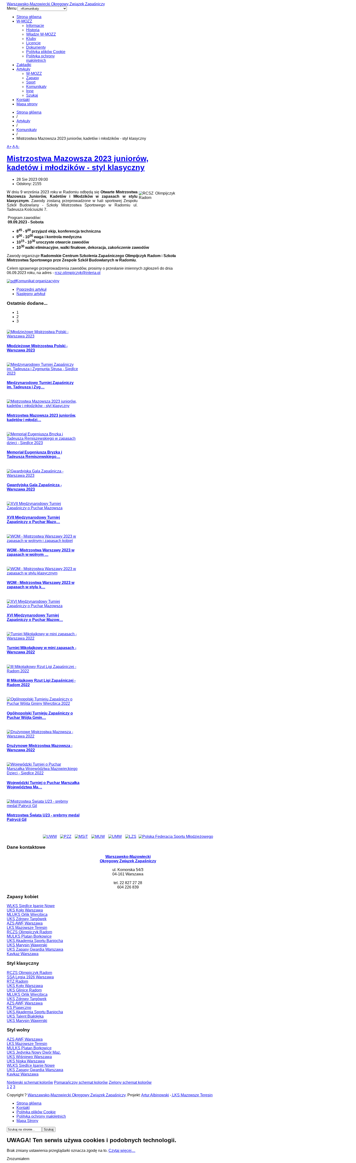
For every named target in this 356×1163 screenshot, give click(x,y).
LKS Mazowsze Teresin (27, 928)
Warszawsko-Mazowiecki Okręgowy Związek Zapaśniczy (56, 4)
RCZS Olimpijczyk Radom (29, 932)
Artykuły (23, 69)
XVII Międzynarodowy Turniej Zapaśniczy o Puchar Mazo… (33, 519)
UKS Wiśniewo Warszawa (29, 1057)
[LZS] (131, 836)
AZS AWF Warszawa (25, 923)
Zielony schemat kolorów (130, 1082)
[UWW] (50, 836)
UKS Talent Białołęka (25, 1016)
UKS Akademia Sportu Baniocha (35, 941)
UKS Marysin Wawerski (27, 945)
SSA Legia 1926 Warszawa (30, 977)
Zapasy (32, 78)
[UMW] (115, 836)
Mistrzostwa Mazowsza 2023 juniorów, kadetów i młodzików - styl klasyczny (77, 163)
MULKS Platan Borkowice (29, 936)
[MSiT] (81, 836)
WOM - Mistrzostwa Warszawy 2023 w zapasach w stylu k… (40, 585)
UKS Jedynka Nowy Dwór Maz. (34, 1052)
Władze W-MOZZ (41, 34)
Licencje (33, 43)
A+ (9, 147)
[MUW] (98, 836)
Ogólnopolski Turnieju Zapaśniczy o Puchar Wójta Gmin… (40, 715)
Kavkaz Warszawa (23, 954)
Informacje (35, 26)
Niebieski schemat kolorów (30, 1082)
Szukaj (32, 95)
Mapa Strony (27, 1121)
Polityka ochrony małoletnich (40, 58)
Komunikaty (36, 87)
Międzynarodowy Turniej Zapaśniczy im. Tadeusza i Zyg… (40, 385)
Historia (32, 30)
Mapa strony (27, 104)
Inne (30, 91)
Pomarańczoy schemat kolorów (81, 1082)
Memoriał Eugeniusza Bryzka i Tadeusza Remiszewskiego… (34, 454)
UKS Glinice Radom (24, 990)
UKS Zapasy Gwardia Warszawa (35, 949)
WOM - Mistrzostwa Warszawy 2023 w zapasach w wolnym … (40, 552)
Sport (30, 82)
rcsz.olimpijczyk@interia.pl (78, 273)
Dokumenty (36, 47)
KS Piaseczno (19, 1008)
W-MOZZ (24, 21)
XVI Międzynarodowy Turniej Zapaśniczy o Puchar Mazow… (35, 617)
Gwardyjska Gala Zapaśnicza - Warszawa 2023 (34, 487)
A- (17, 147)
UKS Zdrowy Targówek (26, 919)
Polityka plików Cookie (45, 52)
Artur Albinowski (155, 1095)
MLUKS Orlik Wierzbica (27, 914)
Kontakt (23, 100)
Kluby (31, 39)
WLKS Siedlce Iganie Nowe (31, 906)
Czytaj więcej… (121, 1150)
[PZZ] (66, 836)
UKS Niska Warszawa (26, 1061)
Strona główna (28, 17)
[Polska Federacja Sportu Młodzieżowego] (176, 836)
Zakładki (23, 65)
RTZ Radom (17, 981)
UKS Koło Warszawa (25, 910)
